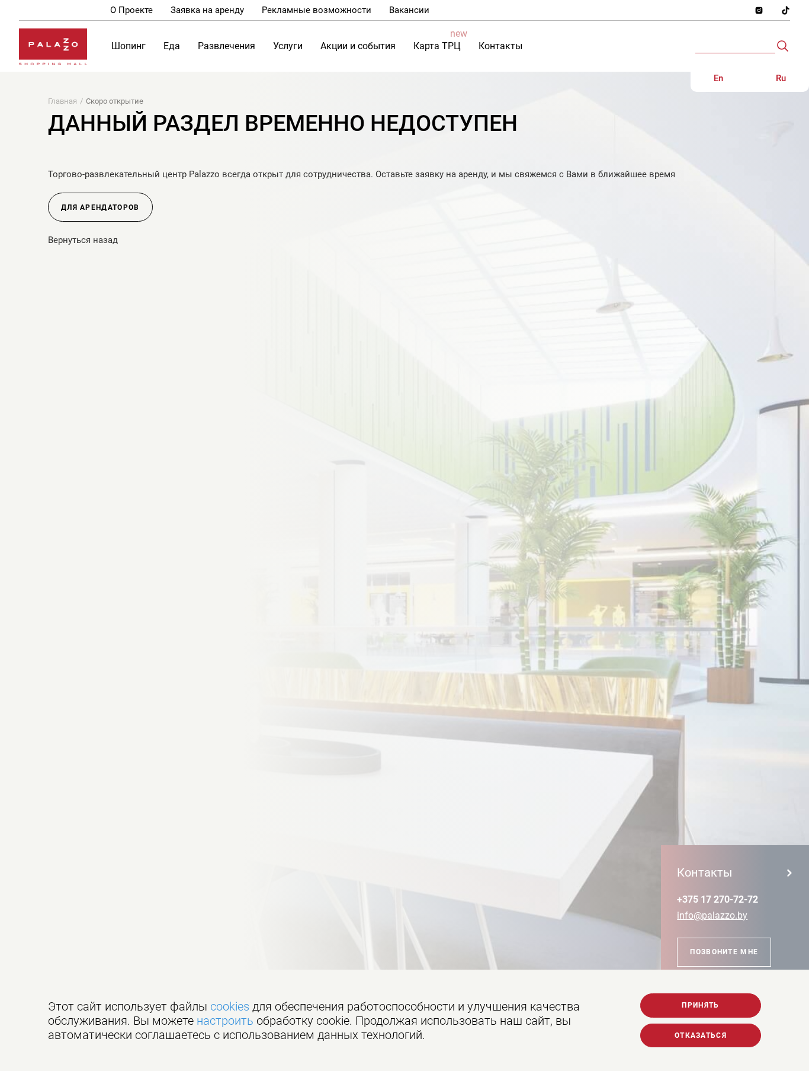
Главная (62, 101)
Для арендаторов (100, 207)
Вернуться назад (83, 240)
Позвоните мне (724, 952)
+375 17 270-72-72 (717, 899)
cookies (229, 1006)
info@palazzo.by (712, 915)
